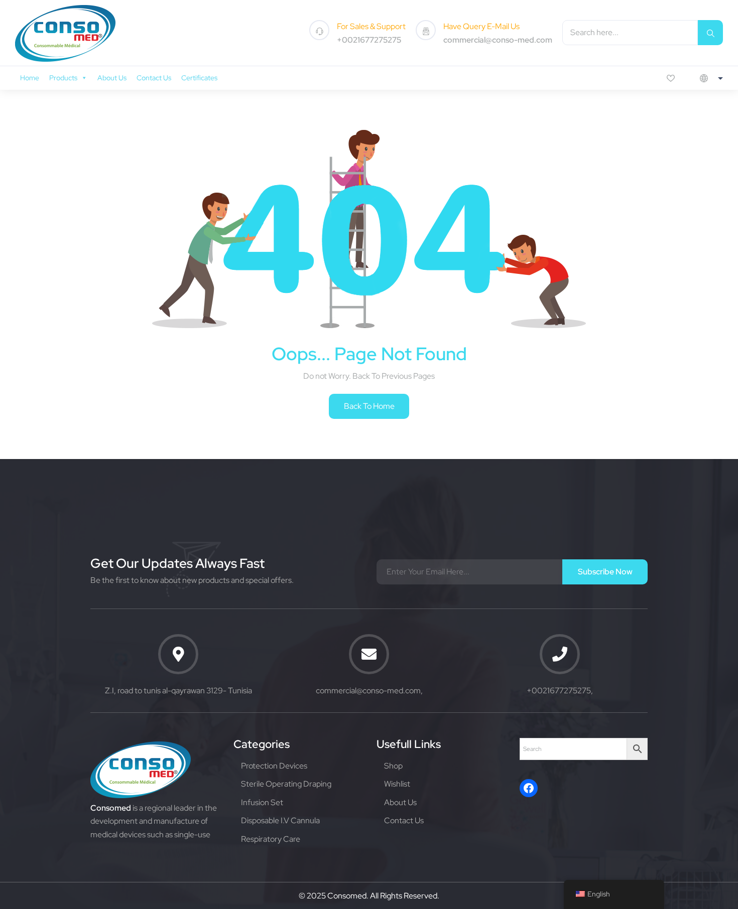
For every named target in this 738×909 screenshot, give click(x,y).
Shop (393, 766)
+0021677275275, (560, 690)
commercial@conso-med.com (497, 40)
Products (63, 77)
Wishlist (397, 784)
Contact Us (154, 77)
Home (29, 77)
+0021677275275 (369, 40)
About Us (112, 77)
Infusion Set (262, 802)
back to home (369, 406)
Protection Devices (274, 766)
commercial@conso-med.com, (369, 690)
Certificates (199, 77)
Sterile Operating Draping (286, 784)
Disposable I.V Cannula (280, 820)
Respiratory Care (270, 839)
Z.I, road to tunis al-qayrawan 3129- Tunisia (178, 690)
